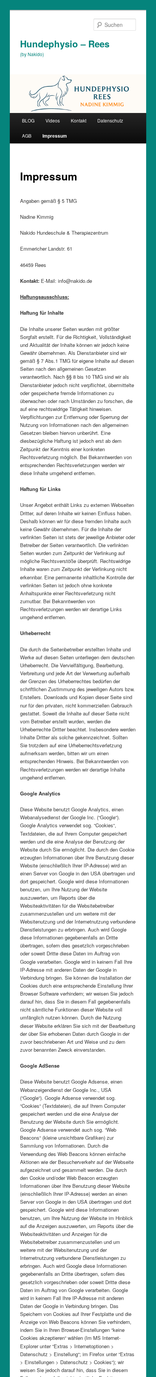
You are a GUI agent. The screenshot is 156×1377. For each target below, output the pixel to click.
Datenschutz (110, 120)
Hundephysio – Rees (64, 43)
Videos (52, 120)
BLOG (28, 120)
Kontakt (78, 120)
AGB (26, 135)
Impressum (54, 135)
